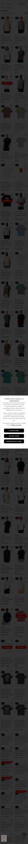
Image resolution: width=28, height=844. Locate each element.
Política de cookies (16, 425)
